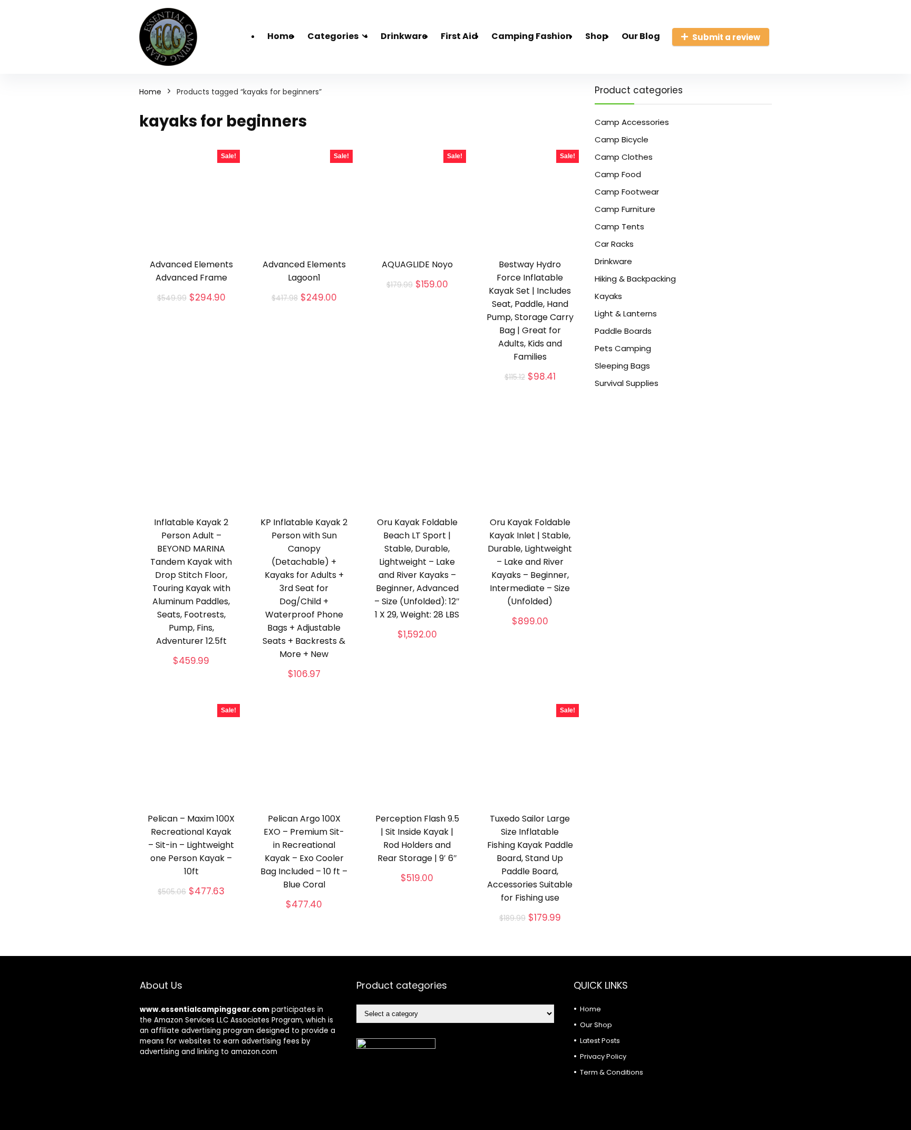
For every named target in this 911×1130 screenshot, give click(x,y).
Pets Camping (623, 348)
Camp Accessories (632, 122)
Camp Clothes (624, 156)
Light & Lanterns (626, 313)
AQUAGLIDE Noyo (417, 264)
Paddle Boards (623, 330)
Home (280, 36)
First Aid (459, 36)
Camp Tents (619, 226)
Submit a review (726, 37)
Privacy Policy (603, 1056)
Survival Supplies (626, 383)
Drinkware (404, 36)
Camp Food (618, 174)
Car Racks (614, 243)
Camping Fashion (531, 36)
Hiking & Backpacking (635, 278)
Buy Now (191, 309)
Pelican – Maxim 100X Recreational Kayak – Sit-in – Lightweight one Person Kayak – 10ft (191, 845)
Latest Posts (600, 1041)
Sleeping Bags (622, 365)
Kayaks (608, 296)
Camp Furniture (625, 209)
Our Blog (641, 36)
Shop (596, 36)
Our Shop (596, 1025)
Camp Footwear (627, 191)
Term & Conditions (611, 1072)
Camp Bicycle (621, 139)
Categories (332, 36)
